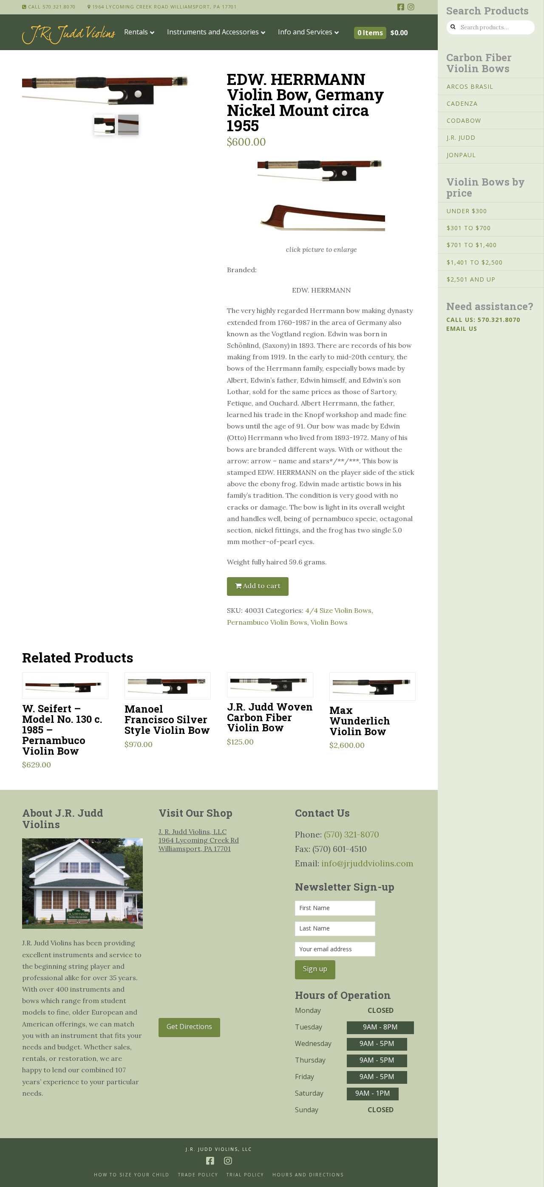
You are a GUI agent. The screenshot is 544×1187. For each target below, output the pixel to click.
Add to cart (261, 585)
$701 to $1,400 (472, 245)
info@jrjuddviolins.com (367, 863)
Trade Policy (198, 1175)
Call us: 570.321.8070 (483, 320)
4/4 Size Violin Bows (338, 610)
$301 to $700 (469, 228)
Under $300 (467, 211)
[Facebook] (401, 7)
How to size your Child (132, 1175)
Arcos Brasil (470, 86)
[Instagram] (411, 7)
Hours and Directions (308, 1175)
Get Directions (189, 1026)
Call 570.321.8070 (51, 6)
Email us (461, 328)
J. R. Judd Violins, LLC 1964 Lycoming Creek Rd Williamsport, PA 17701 (199, 840)
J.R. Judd (461, 137)
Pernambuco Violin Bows (267, 622)
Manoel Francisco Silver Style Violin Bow (167, 719)
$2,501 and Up (471, 279)
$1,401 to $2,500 (475, 262)
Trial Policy (245, 1175)
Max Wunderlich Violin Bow (359, 720)
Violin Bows (329, 622)
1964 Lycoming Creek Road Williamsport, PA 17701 (164, 6)
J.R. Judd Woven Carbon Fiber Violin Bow (270, 717)
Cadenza (462, 103)
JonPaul (461, 155)
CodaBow (464, 120)
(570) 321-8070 (351, 834)
